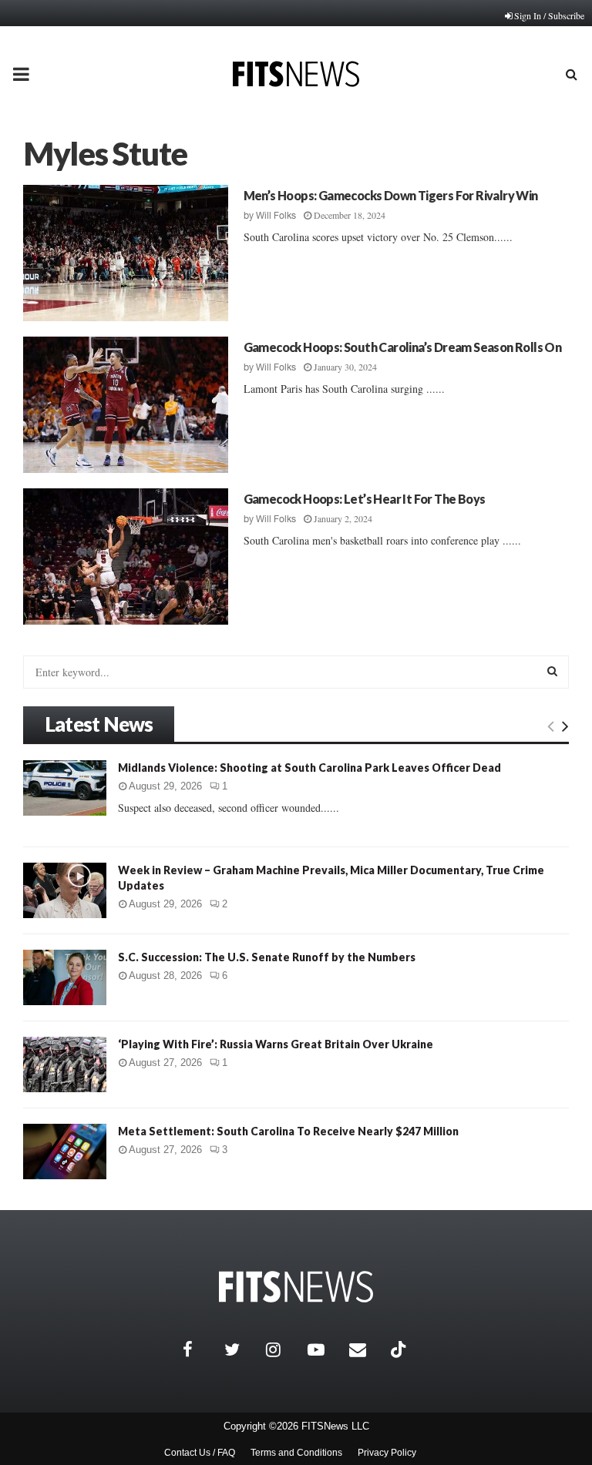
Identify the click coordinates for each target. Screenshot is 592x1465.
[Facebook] (200, 1349)
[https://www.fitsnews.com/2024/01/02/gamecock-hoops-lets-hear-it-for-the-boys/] (125, 556)
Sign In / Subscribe (549, 15)
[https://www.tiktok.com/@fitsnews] (400, 1349)
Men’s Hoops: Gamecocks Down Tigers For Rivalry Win (391, 195)
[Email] (366, 1349)
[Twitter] (241, 1349)
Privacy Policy (387, 1452)
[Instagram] (283, 1349)
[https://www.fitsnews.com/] (296, 1286)
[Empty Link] (551, 725)
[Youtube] (324, 1349)
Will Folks (276, 215)
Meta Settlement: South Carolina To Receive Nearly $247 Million (288, 1131)
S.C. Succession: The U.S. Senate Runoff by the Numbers (266, 957)
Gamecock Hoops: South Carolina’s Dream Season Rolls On (403, 347)
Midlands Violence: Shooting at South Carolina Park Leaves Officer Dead (309, 767)
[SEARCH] (552, 670)
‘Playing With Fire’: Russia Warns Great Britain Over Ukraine (275, 1044)
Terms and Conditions (296, 1452)
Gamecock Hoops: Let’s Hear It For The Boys (365, 498)
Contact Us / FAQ (199, 1452)
